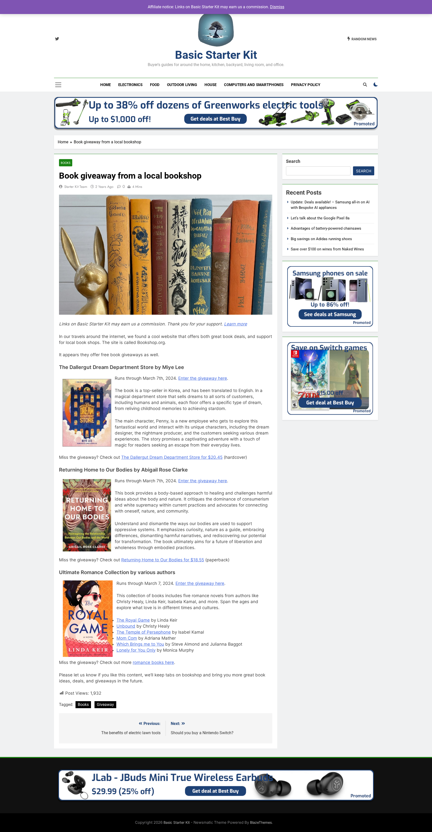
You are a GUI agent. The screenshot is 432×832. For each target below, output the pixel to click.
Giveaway (105, 704)
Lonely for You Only (136, 650)
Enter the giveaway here (202, 378)
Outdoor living (182, 85)
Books (65, 163)
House (210, 85)
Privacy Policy (305, 85)
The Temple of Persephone (143, 632)
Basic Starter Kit (216, 55)
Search (293, 161)
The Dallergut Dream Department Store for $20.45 (171, 457)
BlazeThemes (261, 822)
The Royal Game (133, 620)
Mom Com (126, 638)
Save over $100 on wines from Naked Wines (327, 249)
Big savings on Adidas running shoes (321, 239)
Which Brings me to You (140, 644)
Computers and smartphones (254, 85)
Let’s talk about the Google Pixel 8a (320, 218)
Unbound (125, 626)
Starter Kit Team (75, 186)
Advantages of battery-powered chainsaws (326, 228)
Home (105, 85)
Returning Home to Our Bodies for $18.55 (162, 559)
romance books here (153, 662)
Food (155, 85)
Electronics (130, 85)
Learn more (235, 323)
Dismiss (277, 7)
